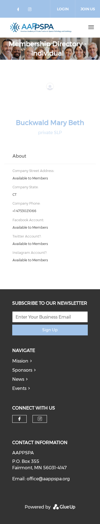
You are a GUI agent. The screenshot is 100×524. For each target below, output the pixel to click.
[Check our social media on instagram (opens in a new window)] (31, 10)
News (18, 379)
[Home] (41, 27)
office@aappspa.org (48, 478)
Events (19, 388)
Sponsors (22, 370)
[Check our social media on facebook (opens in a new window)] (19, 10)
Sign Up (50, 329)
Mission (20, 361)
